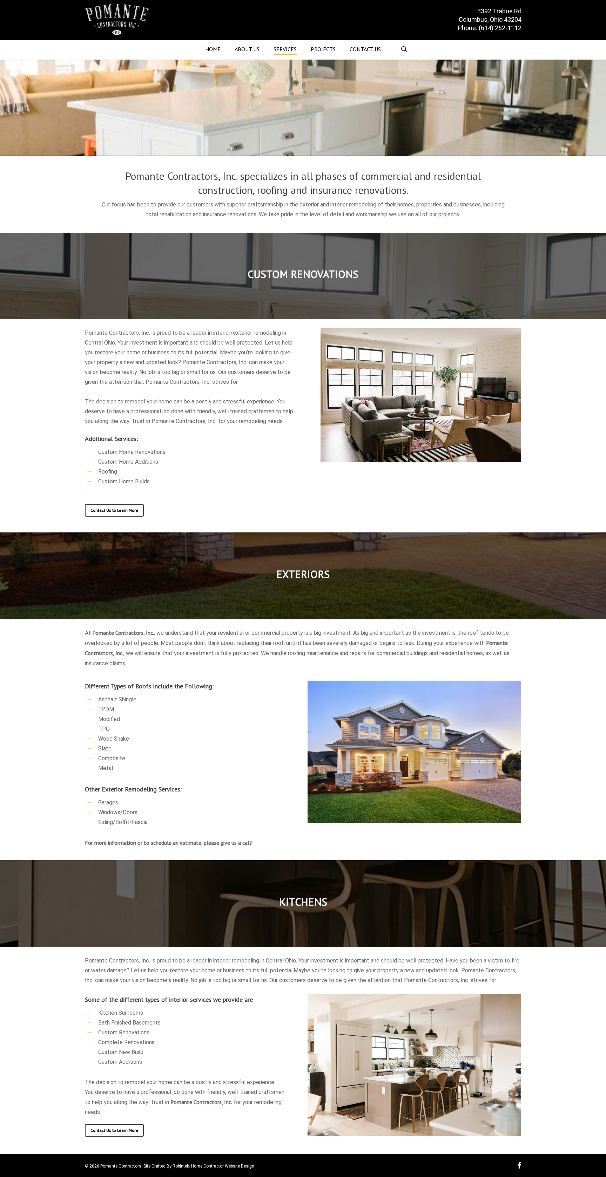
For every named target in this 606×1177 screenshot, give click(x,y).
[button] (114, 510)
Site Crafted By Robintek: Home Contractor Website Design (198, 1166)
